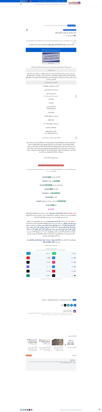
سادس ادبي (58, 230)
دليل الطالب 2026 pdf (72, 347)
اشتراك (28, 257)
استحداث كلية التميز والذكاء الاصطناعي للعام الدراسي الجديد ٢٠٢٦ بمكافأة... (58, 349)
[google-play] (23, 1)
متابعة (53, 257)
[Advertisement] (51, 15)
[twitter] (28, 1)
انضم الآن (54, 253)
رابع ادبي (42, 228)
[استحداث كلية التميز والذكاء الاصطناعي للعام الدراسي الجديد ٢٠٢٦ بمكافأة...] (57, 342)
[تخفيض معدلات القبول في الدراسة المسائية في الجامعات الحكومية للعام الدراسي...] (31, 342)
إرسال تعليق (72, 360)
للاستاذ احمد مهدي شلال (56, 169)
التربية (60, 4)
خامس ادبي (36, 228)
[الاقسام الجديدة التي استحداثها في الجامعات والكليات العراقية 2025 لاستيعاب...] (44, 342)
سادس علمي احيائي (50, 230)
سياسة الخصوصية (44, 1)
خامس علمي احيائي (66, 230)
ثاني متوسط (68, 228)
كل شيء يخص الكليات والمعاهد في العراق (53, 299)
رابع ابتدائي (55, 225)
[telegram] (21, 1)
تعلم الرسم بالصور (55, 4)
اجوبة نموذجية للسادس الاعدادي (37, 240)
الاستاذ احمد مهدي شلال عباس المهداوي (67, 410)
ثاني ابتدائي (66, 225)
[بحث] (21, 4)
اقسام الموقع (64, 1)
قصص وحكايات (49, 4)
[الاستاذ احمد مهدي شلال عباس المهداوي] (75, 3)
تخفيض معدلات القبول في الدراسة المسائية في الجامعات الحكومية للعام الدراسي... (32, 349)
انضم (53, 266)
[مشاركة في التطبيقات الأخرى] (62, 305)
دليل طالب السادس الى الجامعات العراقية (69, 30)
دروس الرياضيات (47, 223)
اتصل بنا (50, 1)
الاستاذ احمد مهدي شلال (55, 45)
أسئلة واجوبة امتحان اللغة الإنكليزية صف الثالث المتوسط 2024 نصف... (55, 25)
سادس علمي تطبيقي (40, 230)
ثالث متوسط (62, 228)
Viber (40, 1)
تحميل (28, 275)
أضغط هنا (44, 177)
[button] (71, 305)
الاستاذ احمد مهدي (71, 35)
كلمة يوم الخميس (37, 4)
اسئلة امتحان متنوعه (56, 240)
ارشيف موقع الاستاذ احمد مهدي (56, 1)
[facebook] (27, 1)
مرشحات (48, 240)
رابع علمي (46, 228)
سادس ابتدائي (41, 225)
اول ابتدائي (72, 225)
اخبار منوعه (64, 4)
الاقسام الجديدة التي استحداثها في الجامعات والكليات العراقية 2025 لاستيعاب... (44, 349)
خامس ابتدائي (48, 225)
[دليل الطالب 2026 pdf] (70, 342)
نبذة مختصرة (43, 4)
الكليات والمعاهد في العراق (49, 242)
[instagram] (30, 1)
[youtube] (25, 1)
